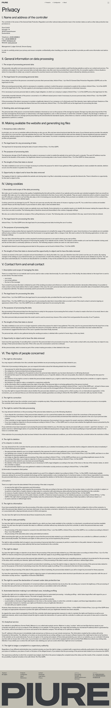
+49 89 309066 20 (10, 39)
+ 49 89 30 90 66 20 (100, 676)
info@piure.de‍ (11, 41)
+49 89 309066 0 (14, 37)
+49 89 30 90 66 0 (99, 674)
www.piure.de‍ (12, 43)
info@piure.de (96, 677)
